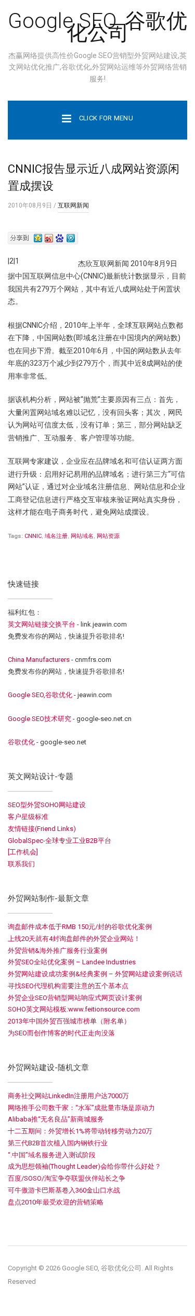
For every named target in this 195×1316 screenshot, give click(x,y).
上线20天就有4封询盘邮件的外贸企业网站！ (74, 939)
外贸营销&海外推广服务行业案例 (57, 950)
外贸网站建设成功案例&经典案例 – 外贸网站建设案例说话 (95, 974)
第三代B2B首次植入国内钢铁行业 (58, 1143)
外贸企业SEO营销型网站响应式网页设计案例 (75, 998)
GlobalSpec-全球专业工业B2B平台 (59, 840)
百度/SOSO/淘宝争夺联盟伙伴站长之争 (66, 1178)
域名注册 (56, 536)
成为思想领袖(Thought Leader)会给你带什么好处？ (84, 1166)
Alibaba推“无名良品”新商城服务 (56, 1119)
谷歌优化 (21, 742)
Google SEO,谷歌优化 (40, 695)
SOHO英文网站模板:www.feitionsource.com (74, 1009)
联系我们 (21, 864)
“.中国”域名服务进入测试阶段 (52, 1155)
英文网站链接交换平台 (41, 624)
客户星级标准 (28, 817)
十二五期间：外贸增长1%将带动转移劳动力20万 (80, 1131)
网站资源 (108, 536)
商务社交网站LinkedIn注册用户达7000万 (68, 1096)
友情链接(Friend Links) (42, 829)
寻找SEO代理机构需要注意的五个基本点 (68, 986)
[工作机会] (23, 852)
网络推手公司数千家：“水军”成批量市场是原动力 (81, 1108)
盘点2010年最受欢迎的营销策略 (55, 1202)
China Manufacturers (39, 659)
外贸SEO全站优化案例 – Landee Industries (72, 962)
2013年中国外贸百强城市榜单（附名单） (69, 1021)
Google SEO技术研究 (39, 719)
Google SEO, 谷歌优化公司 (97, 27)
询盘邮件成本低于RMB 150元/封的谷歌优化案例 (80, 927)
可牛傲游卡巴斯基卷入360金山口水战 (64, 1190)
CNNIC (33, 536)
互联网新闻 (73, 205)
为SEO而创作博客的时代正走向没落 (61, 1033)
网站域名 (82, 536)
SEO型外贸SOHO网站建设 (47, 805)
